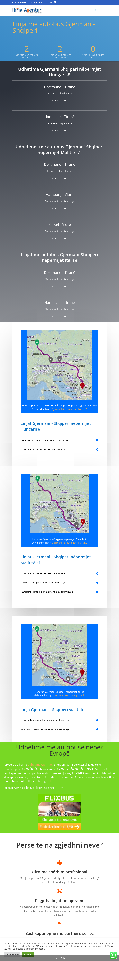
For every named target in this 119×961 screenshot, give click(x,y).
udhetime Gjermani (40, 764)
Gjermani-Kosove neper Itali (69, 695)
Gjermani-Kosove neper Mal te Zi (69, 409)
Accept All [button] (28, 954)
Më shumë (59, 100)
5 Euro (52, 781)
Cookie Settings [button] (12, 954)
